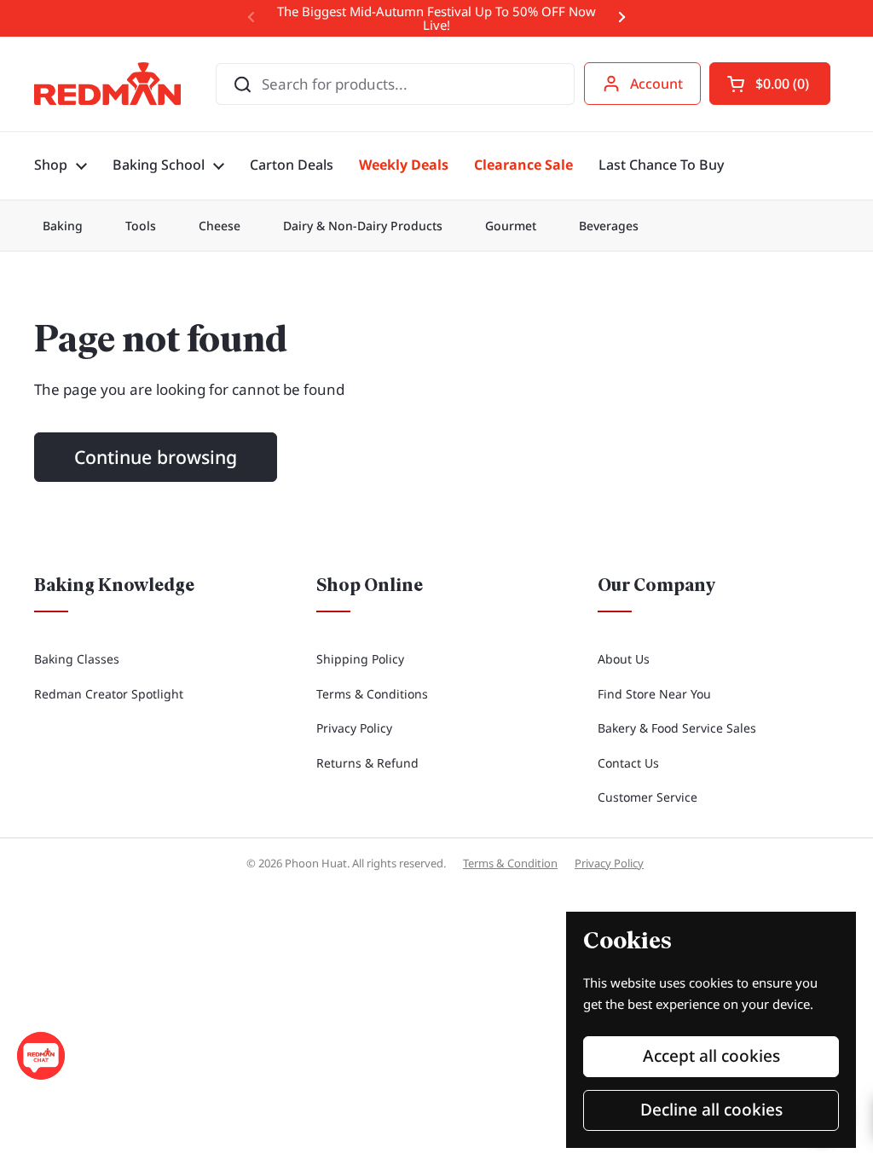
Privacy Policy (354, 728)
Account (656, 83)
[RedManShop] (107, 83)
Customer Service (647, 797)
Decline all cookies (711, 1109)
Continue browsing (155, 456)
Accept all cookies (711, 1056)
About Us (624, 659)
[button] (769, 83)
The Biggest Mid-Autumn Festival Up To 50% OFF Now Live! (436, 18)
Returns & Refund (367, 763)
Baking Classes (76, 659)
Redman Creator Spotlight (108, 694)
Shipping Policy (360, 659)
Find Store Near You (654, 694)
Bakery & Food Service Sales (677, 728)
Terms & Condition (510, 863)
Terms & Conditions (372, 694)
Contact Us (628, 763)
